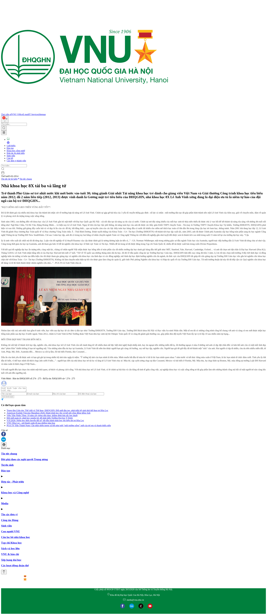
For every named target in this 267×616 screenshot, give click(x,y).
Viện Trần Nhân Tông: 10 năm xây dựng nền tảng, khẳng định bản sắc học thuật (42, 415)
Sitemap (42, 114)
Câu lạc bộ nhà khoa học (15, 537)
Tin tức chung (26, 179)
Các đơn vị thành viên (16, 161)
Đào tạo (10, 148)
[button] (133, 434)
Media (4, 503)
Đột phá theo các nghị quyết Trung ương (24, 459)
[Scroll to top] (4, 572)
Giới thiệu (11, 145)
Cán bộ (10, 158)
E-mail (26, 114)
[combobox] (4, 119)
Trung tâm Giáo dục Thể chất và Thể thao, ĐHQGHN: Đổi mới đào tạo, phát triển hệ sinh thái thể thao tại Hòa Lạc (57, 410)
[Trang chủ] (84, 112)
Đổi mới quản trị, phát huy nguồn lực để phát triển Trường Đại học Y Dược (40, 418)
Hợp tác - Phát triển (12, 481)
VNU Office (17, 114)
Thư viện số (6, 114)
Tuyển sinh (7, 464)
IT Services (34, 114)
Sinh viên (11, 155)
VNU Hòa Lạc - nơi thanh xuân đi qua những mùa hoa (31, 423)
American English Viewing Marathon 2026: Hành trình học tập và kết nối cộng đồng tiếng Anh (48, 413)
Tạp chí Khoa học (11, 542)
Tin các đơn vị (9, 514)
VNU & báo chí (10, 554)
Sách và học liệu (10, 548)
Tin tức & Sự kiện (9, 179)
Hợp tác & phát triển (16, 153)
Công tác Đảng (9, 520)
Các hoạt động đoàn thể (15, 565)
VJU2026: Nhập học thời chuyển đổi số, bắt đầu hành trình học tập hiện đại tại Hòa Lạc (45, 420)
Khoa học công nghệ (16, 150)
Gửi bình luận (7, 397)
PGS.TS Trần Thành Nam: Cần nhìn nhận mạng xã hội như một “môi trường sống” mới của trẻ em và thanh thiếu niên (59, 425)
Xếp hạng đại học (11, 559)
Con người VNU (10, 531)
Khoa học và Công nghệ (15, 492)
